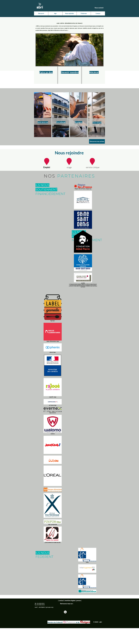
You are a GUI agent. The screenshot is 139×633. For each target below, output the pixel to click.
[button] (41, 13)
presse (78, 600)
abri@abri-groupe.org (46, 607)
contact (61, 600)
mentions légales (70, 600)
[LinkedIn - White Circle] (65, 612)
